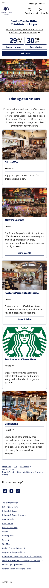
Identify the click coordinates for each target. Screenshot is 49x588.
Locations (6, 466)
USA (15, 466)
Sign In (44, 13)
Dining (5, 474)
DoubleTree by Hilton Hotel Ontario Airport (21, 472)
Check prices (32, 53)
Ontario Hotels (8, 469)
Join (37, 13)
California (24, 466)
